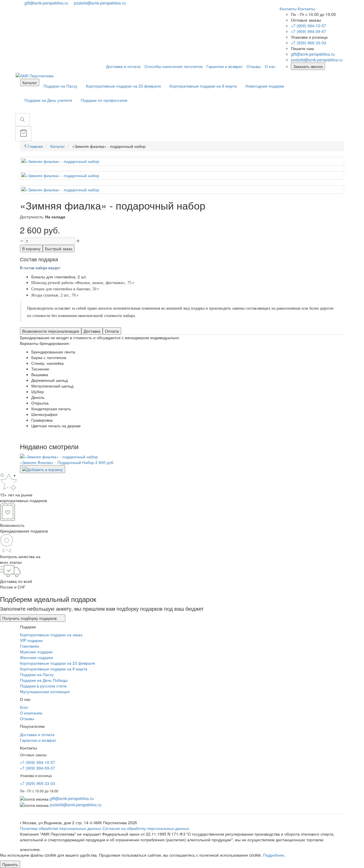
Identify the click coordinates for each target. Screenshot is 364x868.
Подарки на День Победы (44, 680)
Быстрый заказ (58, 248)
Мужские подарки (36, 651)
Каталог (29, 82)
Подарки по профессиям (104, 100)
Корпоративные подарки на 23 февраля (123, 86)
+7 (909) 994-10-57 (308, 25)
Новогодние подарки (264, 86)
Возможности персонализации (50, 331)
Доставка (92, 331)
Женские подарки (36, 657)
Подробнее (273, 855)
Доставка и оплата (37, 734)
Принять (10, 864)
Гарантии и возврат (38, 740)
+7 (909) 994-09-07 (308, 31)
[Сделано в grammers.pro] (58, 849)
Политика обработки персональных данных (60, 828)
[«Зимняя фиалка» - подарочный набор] (182, 161)
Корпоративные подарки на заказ (51, 634)
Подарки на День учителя (48, 100)
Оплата (112, 331)
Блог (24, 707)
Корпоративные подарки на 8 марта (203, 86)
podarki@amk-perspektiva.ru (100, 3)
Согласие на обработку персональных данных (145, 828)
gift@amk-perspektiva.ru (46, 3)
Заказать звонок (308, 66)
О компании (31, 713)
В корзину (31, 248)
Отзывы (27, 718)
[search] (22, 119)
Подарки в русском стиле (43, 686)
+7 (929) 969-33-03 (308, 42)
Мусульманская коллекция (45, 691)
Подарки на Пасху (60, 86)
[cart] (23, 133)
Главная (35, 146)
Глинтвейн (29, 646)
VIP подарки (31, 640)
